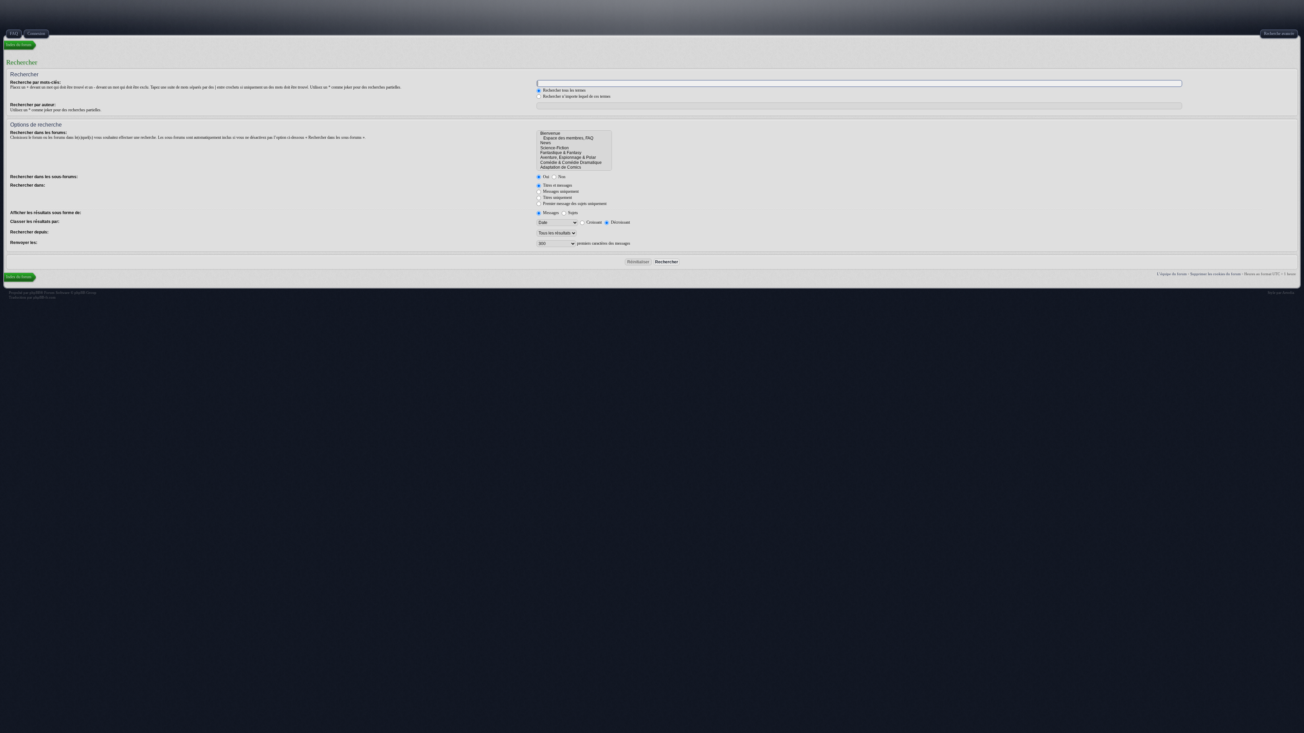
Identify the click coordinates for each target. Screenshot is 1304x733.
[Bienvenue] (574, 133)
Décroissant (620, 222)
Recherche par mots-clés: (35, 82)
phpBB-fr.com (44, 297)
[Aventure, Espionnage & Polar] (574, 157)
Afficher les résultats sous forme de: (45, 212)
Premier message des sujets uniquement (574, 203)
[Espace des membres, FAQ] (574, 138)
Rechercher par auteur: (33, 104)
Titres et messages (557, 185)
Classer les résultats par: (34, 221)
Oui (545, 176)
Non (561, 176)
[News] (574, 142)
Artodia (1288, 292)
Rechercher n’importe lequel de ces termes (576, 96)
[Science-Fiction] (574, 148)
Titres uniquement (557, 197)
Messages (550, 212)
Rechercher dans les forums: (38, 132)
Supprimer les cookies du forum (1215, 274)
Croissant (593, 222)
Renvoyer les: (23, 242)
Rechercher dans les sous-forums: (44, 176)
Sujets (572, 212)
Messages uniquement (560, 191)
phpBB (35, 292)
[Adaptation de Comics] (574, 167)
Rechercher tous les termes (564, 90)
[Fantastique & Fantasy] (574, 152)
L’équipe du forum (1172, 274)
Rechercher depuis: (29, 232)
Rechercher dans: (27, 185)
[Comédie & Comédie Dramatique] (574, 162)
